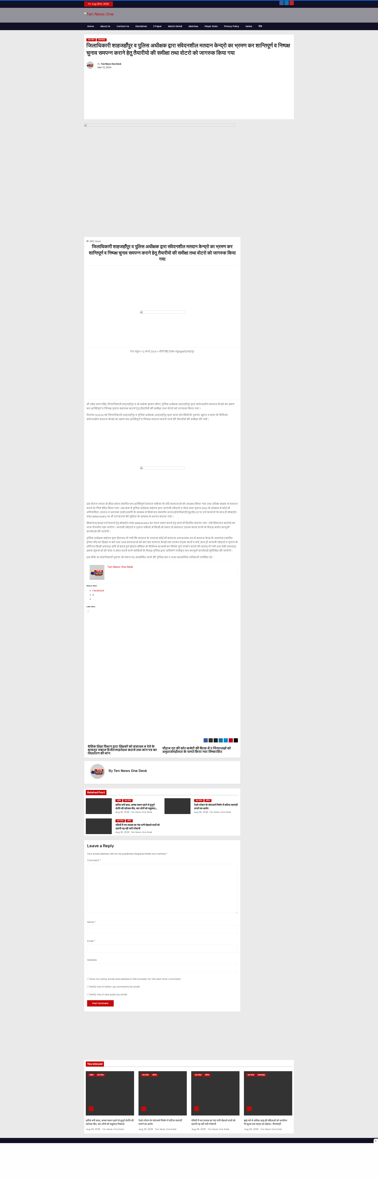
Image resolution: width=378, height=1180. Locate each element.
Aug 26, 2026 (122, 812)
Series (249, 26)
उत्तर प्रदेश (91, 40)
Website (92, 960)
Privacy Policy (231, 26)
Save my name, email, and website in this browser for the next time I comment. (135, 979)
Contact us (123, 26)
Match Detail (175, 26)
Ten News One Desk (111, 64)
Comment (94, 860)
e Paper (158, 26)
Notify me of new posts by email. (108, 994)
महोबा (119, 800)
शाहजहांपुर (101, 40)
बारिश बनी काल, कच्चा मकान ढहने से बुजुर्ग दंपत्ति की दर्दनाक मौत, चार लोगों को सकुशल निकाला (135, 808)
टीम (260, 26)
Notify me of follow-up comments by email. (115, 986)
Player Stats (211, 26)
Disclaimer (141, 26)
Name (91, 922)
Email (91, 941)
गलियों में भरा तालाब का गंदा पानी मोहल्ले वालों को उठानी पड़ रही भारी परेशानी (137, 826)
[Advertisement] (189, 94)
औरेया (208, 800)
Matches (193, 26)
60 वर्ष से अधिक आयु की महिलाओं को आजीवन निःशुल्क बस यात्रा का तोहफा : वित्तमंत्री (265, 1122)
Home (90, 26)
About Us (105, 26)
